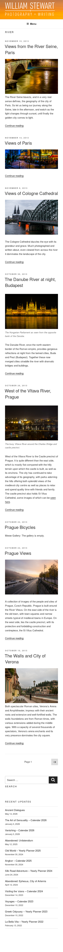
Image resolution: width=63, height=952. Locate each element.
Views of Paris (18, 143)
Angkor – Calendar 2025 (18, 860)
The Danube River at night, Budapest (30, 282)
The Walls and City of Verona (25, 658)
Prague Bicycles (20, 527)
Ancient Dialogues (15, 810)
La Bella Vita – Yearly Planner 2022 (24, 921)
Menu (33, 23)
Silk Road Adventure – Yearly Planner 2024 (28, 870)
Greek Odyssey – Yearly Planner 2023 (26, 911)
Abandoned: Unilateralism (19, 840)
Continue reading (14, 125)
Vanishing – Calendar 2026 (19, 830)
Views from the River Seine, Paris (31, 49)
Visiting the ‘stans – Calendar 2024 (24, 891)
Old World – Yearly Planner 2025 (23, 850)
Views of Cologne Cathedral (31, 193)
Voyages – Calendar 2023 (19, 901)
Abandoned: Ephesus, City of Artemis (25, 881)
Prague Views (18, 553)
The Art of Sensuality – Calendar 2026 (26, 820)
